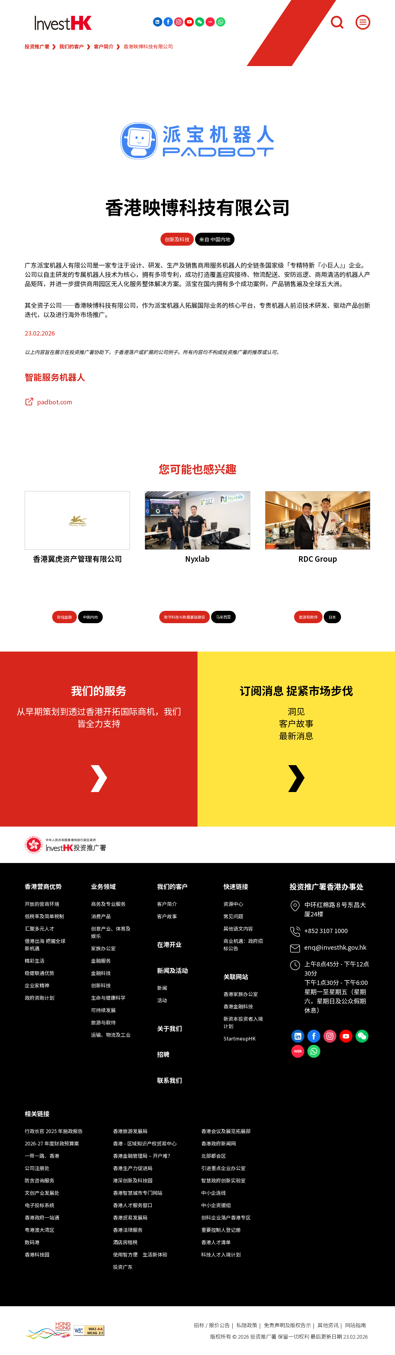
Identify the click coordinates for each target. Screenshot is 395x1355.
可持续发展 (103, 1010)
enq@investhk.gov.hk (335, 947)
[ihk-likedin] (157, 22)
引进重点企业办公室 (223, 1168)
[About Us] (98, 778)
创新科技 (101, 985)
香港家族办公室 (240, 994)
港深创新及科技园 (132, 1180)
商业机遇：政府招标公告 (243, 944)
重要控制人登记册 (221, 1229)
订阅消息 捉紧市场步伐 (296, 690)
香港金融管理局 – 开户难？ (143, 1155)
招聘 (163, 1054)
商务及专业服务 (108, 903)
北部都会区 (213, 1155)
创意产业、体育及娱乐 (111, 932)
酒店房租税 (125, 1242)
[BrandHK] (48, 1330)
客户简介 (104, 46)
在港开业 (169, 944)
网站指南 (355, 1325)
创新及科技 (177, 239)
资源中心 (233, 903)
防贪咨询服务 (39, 1180)
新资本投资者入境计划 (243, 1022)
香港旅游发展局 (130, 1131)
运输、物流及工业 (111, 1034)
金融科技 (101, 973)
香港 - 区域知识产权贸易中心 (145, 1143)
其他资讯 (328, 1325)
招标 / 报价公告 (212, 1325)
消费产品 (101, 916)
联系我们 (169, 1080)
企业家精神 (37, 985)
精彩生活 (34, 960)
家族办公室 (103, 948)
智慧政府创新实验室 (223, 1180)
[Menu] (363, 22)
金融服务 (101, 960)
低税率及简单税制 (44, 916)
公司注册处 (37, 1168)
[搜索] (337, 22)
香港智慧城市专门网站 (137, 1192)
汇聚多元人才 (39, 928)
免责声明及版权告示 (287, 1325)
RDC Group (317, 558)
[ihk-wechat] (199, 22)
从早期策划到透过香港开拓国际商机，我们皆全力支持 (99, 717)
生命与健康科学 (108, 997)
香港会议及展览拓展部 (226, 1131)
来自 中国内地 (214, 239)
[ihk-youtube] (189, 22)
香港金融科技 (238, 1006)
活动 (162, 1000)
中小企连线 (213, 1192)
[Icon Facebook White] (168, 22)
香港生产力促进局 (132, 1168)
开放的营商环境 (42, 903)
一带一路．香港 (42, 1155)
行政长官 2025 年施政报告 (54, 1131)
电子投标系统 (39, 1205)
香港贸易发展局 (130, 1217)
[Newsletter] (296, 778)
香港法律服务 (128, 1229)
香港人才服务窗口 (132, 1205)
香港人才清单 (216, 1242)
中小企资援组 (216, 1205)
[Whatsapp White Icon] (220, 22)
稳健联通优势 (39, 973)
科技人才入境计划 (221, 1254)
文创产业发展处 (42, 1192)
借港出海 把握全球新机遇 (45, 944)
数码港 (32, 1242)
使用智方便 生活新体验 (140, 1254)
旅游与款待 (103, 1022)
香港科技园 (37, 1254)
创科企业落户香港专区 (226, 1217)
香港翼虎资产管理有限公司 (77, 558)
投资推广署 (37, 46)
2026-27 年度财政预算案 (52, 1143)
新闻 (162, 987)
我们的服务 (99, 690)
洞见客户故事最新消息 (296, 723)
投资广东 (123, 1266)
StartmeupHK (239, 1038)
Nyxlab (197, 558)
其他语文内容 (238, 928)
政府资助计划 (39, 997)
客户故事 (167, 916)
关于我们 (169, 1028)
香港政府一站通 (42, 1217)
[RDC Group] (317, 520)
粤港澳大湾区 (39, 1229)
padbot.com (54, 401)
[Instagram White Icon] (178, 22)
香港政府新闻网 (218, 1143)
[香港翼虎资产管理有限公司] (77, 520)
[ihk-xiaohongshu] (210, 22)
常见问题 (233, 916)
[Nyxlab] (197, 520)
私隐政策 (246, 1325)
